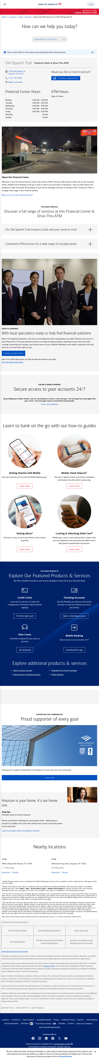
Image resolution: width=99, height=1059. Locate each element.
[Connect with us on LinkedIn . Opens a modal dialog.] (46, 1038)
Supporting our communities (45, 39)
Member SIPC (49, 966)
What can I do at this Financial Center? (17, 195)
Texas (21, 17)
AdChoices (25, 1023)
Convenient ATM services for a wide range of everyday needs (49, 244)
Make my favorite (15, 82)
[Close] (95, 1051)
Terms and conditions (49, 404)
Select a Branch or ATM (86, 13)
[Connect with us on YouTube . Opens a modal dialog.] (65, 1038)
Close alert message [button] (92, 52)
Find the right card (24, 616)
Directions (6, 872)
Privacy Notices (65, 1056)
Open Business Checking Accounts (26, 674)
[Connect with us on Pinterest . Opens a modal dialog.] (52, 1038)
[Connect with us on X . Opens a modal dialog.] (59, 1038)
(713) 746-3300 (15, 78)
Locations (13, 17)
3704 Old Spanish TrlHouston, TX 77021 (16, 72)
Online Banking (57, 674)
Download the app (74, 650)
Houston (28, 17)
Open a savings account (22, 670)
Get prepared (25, 650)
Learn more (24, 486)
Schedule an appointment (64, 78)
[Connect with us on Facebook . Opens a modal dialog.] (33, 1038)
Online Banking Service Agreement (14, 951)
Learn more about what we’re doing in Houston (20, 831)
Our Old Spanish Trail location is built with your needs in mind (49, 229)
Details (15, 872)
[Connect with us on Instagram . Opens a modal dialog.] (39, 1038)
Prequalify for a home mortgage (64, 670)
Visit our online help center (12, 362)
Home (4, 17)
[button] (4, 4)
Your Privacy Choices (43, 1024)
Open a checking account (74, 616)
